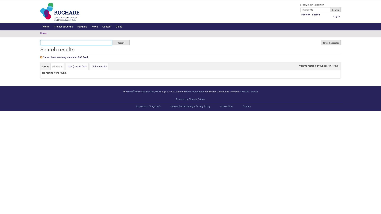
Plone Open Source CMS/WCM (144, 91)
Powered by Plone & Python (190, 99)
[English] (59, 12)
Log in (336, 16)
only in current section (313, 5)
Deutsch (305, 14)
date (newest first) (77, 66)
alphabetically (99, 66)
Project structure (63, 26)
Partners (82, 26)
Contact (106, 26)
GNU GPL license (249, 91)
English (316, 14)
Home (46, 26)
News (95, 26)
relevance (57, 66)
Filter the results (331, 43)
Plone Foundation (194, 91)
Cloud (119, 26)
